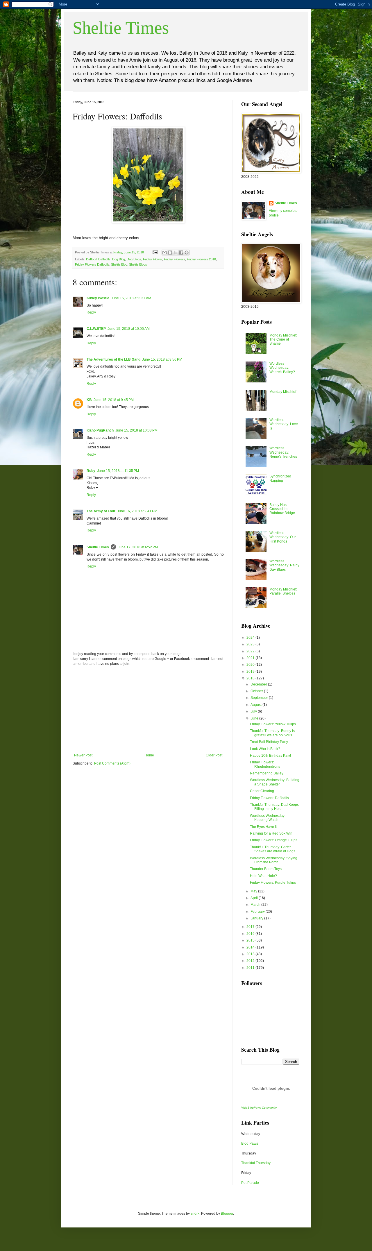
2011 (250, 968)
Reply (91, 312)
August (256, 705)
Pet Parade (250, 1183)
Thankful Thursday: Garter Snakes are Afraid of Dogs (272, 849)
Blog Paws (249, 1143)
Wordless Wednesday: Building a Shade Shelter (274, 782)
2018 (250, 678)
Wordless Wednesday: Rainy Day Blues (284, 565)
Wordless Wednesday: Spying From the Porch (273, 860)
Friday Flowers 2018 (201, 259)
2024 (250, 638)
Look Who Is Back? (265, 749)
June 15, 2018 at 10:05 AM (129, 329)
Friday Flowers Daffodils (92, 264)
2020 (250, 665)
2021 (250, 658)
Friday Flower (152, 259)
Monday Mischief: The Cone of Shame (283, 339)
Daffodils (104, 259)
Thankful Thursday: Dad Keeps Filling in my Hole (274, 807)
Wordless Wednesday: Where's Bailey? (282, 367)
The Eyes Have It (263, 827)
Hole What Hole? (263, 876)
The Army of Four (101, 511)
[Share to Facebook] (181, 252)
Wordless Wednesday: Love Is (283, 424)
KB (89, 400)
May (254, 891)
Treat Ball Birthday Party (269, 742)
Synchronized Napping (280, 478)
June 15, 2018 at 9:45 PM (114, 400)
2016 (250, 934)
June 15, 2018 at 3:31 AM (131, 298)
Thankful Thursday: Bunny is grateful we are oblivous (272, 733)
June (255, 718)
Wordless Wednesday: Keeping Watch (267, 818)
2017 (250, 927)
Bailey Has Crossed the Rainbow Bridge (282, 509)
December (259, 684)
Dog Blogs (134, 259)
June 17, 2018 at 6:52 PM (138, 547)
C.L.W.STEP (96, 329)
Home (149, 755)
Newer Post (83, 755)
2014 (250, 947)
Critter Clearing (262, 791)
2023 (250, 644)
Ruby (91, 471)
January (257, 918)
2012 (250, 961)
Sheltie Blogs (138, 264)
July (254, 711)
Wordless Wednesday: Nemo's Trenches (283, 452)
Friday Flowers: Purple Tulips (273, 882)
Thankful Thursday (256, 1163)
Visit (259, 1107)
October (257, 691)
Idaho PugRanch (100, 430)
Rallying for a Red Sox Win (271, 833)
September (260, 698)
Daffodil (91, 259)
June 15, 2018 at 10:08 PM (136, 430)
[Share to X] (175, 252)
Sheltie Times (121, 27)
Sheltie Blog (119, 264)
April (255, 898)
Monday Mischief (282, 392)
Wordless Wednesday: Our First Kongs (282, 537)
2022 (250, 651)
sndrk (195, 1213)
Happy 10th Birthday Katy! (270, 756)
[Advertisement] (148, 709)
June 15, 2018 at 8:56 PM (162, 359)
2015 (250, 940)
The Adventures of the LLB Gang (113, 359)
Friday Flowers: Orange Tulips (273, 840)
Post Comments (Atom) (112, 763)
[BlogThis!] (170, 252)
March (256, 905)
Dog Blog (118, 259)
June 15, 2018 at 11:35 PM (118, 471)
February (258, 912)
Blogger (227, 1213)
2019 (250, 672)
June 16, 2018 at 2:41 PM (137, 511)
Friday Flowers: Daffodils (269, 798)
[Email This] (164, 252)
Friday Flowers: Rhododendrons (265, 764)
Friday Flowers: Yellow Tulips (273, 724)
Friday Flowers (174, 259)
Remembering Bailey (266, 773)
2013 (250, 954)
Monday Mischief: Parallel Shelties (283, 591)
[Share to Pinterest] (186, 252)
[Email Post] (155, 252)
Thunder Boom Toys (266, 869)
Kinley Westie (98, 298)
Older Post (214, 755)
